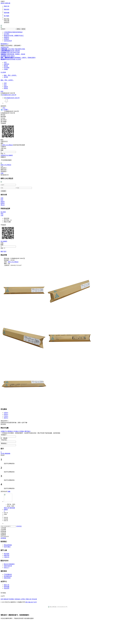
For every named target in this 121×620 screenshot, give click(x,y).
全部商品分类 (5, 47)
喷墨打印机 (9, 52)
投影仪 (12, 56)
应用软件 (6, 39)
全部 (6, 412)
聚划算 (6, 66)
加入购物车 (9, 155)
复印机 (8, 56)
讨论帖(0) (16, 431)
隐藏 (9, 491)
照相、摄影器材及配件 (7, 57)
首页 (5, 62)
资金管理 (6, 588)
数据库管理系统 (10, 59)
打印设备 (3, 52)
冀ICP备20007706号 (31, 602)
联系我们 (11, 599)
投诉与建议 (7, 546)
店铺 (2, 173)
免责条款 (17, 599)
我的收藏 (6, 12)
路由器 (12, 50)
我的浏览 (6, 9)
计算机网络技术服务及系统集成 (13, 32)
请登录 (3, 3)
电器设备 (3, 54)
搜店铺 (23, 29)
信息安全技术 (8, 40)
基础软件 (6, 37)
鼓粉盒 (6, 86)
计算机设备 (4, 49)
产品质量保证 (8, 574)
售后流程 (6, 553)
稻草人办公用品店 (7, 145)
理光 (2, 213)
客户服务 (6, 16)
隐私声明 (6, 555)
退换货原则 (7, 578)
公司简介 (23, 599)
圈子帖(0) (27, 431)
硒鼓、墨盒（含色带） (10, 75)
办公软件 (18, 59)
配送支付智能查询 (9, 564)
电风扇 (23, 54)
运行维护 (6, 34)
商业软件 (3, 59)
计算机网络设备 (5, 50)
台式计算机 (11, 49)
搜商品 (18, 29)
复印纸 (6, 77)
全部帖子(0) (4, 431)
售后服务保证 (8, 576)
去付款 (3, 453)
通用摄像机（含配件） (20, 57)
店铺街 (6, 69)
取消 (5, 251)
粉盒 (5, 85)
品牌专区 (6, 64)
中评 (6, 416)
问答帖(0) (22, 431)
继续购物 (7, 453)
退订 (20, 526)
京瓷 (2, 215)
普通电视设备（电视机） (13, 54)
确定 (2, 251)
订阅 (17, 526)
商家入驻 (28, 599)
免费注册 (7, 3)
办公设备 (3, 56)
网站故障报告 (8, 545)
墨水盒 (3, 205)
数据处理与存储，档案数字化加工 (14, 35)
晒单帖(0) (10, 431)
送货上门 (6, 567)
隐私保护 (6, 599)
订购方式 (6, 557)
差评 (6, 418)
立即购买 (3, 155)
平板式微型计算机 (19, 49)
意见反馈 (34, 599)
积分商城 (6, 67)
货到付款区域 (8, 565)
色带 (5, 83)
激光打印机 (16, 52)
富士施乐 (3, 212)
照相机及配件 (32, 57)
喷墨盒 (6, 88)
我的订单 (6, 6)
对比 (4, 108)
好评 (6, 414)
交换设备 (17, 50)
